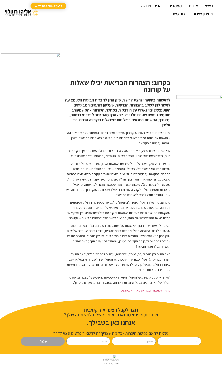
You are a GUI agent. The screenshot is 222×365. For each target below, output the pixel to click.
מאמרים (175, 5)
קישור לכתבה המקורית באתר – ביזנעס (145, 290)
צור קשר (178, 13)
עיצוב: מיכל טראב (111, 363)
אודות (193, 5)
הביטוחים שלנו (149, 5)
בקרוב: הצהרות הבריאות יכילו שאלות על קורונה (120, 86)
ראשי (209, 5)
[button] (72, 10)
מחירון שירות (202, 13)
